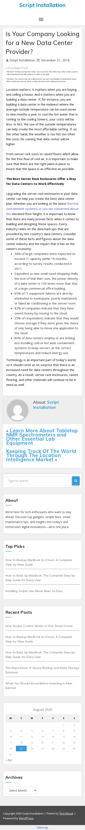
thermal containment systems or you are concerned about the (42, 209)
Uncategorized (16, 68)
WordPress (26, 818)
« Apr (9, 760)
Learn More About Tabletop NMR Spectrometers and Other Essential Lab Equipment (42, 436)
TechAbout (66, 813)
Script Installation (22, 60)
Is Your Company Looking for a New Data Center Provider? (42, 43)
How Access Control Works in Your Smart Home (39, 626)
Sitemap (42, 827)
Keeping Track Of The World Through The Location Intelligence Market (41, 455)
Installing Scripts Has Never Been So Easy (34, 591)
